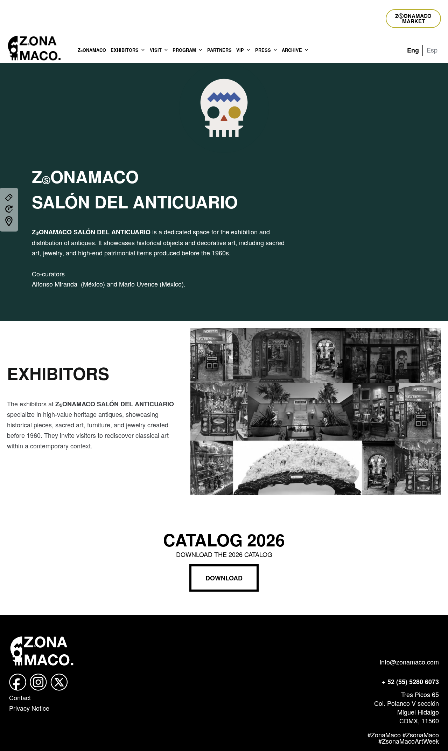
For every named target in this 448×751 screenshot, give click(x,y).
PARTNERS (219, 50)
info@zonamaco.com (409, 661)
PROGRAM (184, 50)
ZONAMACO (92, 50)
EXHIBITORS (125, 50)
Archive (292, 50)
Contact (20, 697)
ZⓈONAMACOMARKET (413, 18)
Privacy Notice (29, 707)
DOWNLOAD (224, 578)
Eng (413, 50)
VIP (240, 50)
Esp (432, 49)
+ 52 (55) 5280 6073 (410, 681)
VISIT (156, 50)
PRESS (263, 50)
